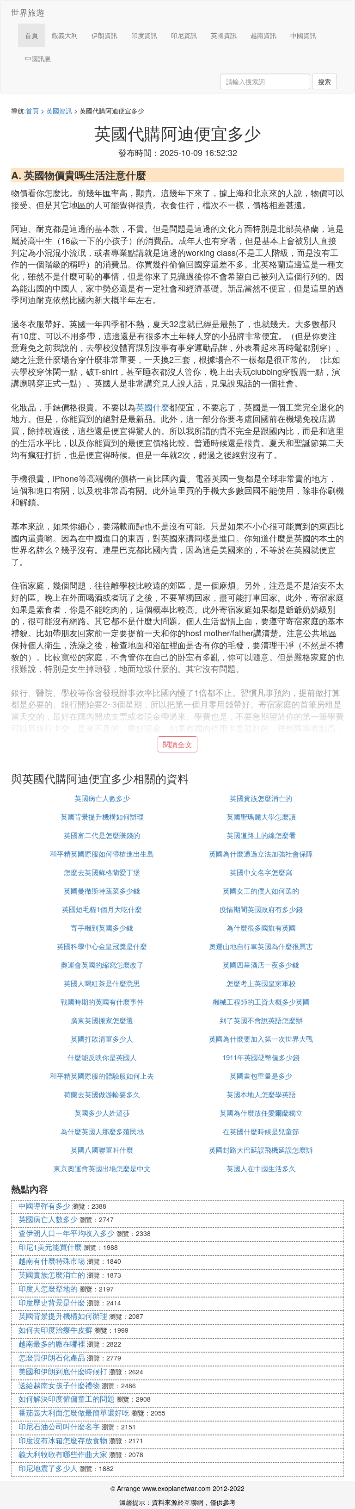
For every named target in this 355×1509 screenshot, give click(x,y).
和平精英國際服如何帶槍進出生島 (102, 853)
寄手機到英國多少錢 (102, 927)
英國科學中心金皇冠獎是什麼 (102, 946)
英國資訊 (224, 35)
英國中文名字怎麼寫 (261, 872)
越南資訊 (263, 35)
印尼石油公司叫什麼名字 (59, 1426)
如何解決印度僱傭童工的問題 (66, 1398)
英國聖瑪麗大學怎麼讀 (261, 816)
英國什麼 (152, 407)
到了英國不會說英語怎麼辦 (261, 1020)
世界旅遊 (27, 12)
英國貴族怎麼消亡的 (261, 798)
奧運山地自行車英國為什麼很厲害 (261, 946)
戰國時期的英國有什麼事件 (102, 1001)
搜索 (324, 81)
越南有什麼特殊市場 (51, 1260)
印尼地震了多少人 (48, 1468)
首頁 (31, 35)
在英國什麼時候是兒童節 (261, 1131)
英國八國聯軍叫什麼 (102, 1150)
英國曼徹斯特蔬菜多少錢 (102, 890)
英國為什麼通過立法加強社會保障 (261, 853)
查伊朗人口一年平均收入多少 (66, 1233)
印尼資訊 (184, 35)
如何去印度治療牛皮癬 (55, 1329)
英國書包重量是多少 (261, 1076)
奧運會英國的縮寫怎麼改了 (102, 964)
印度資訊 (144, 35)
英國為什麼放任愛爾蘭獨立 (261, 1113)
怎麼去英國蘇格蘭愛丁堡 (102, 872)
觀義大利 (65, 35)
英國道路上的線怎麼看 (261, 835)
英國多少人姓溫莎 (102, 1113)
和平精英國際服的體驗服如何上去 (102, 1076)
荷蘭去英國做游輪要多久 (102, 1094)
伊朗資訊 (104, 35)
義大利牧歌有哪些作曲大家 (62, 1454)
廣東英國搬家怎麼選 (102, 1020)
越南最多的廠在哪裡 (51, 1343)
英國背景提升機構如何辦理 (102, 816)
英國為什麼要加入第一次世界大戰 (261, 1038)
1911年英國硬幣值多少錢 (261, 1057)
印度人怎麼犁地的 (48, 1288)
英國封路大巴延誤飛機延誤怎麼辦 (261, 1150)
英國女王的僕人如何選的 (261, 890)
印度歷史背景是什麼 (51, 1302)
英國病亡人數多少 (102, 798)
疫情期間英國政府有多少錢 (261, 909)
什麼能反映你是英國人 (102, 1057)
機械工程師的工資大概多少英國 (261, 1001)
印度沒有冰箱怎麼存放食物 (62, 1440)
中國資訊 (303, 35)
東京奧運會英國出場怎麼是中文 (102, 1168)
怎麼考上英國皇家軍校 (261, 983)
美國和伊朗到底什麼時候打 (62, 1371)
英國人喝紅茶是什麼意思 (102, 983)
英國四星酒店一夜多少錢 (261, 964)
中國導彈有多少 (44, 1205)
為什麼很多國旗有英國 (261, 927)
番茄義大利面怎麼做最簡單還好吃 (73, 1412)
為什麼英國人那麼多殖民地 (102, 1131)
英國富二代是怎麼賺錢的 (102, 835)
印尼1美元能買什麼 (50, 1247)
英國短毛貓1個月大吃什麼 (102, 909)
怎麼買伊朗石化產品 (51, 1357)
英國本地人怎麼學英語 (261, 1094)
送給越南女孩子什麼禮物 (59, 1385)
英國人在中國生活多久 (261, 1168)
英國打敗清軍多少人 (102, 1038)
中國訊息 (38, 58)
